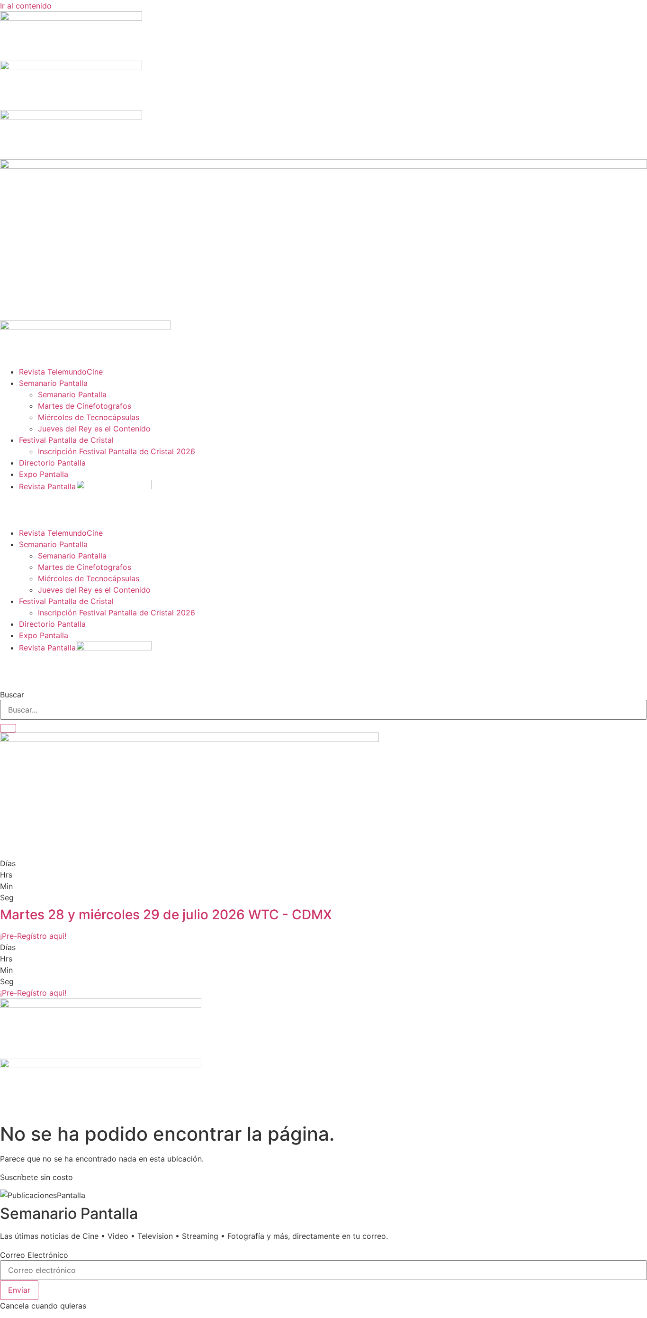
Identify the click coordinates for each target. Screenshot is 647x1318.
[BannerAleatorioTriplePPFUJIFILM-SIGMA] (100, 1005)
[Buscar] (8, 728)
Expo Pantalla (43, 474)
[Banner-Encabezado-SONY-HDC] (71, 67)
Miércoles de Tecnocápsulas (88, 417)
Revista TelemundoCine (61, 371)
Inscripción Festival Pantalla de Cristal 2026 (116, 451)
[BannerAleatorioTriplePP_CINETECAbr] (100, 1065)
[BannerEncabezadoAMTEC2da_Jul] (71, 18)
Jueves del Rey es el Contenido (94, 428)
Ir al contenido (26, 5)
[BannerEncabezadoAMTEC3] (71, 116)
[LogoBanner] (85, 327)
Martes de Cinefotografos (84, 406)
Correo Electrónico (34, 1255)
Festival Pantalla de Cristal (66, 440)
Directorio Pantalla (52, 462)
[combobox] (323, 710)
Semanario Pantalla (53, 383)
